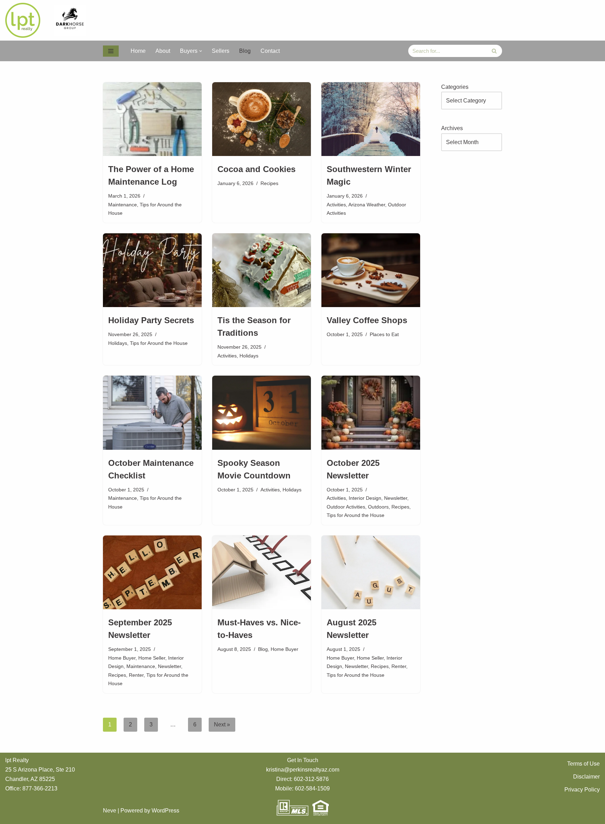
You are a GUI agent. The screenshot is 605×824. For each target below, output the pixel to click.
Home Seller (151, 658)
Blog (245, 51)
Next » (222, 724)
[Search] (494, 51)
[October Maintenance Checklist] (152, 412)
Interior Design (365, 498)
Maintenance (122, 204)
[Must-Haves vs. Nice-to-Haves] (261, 572)
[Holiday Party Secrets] (152, 270)
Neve (109, 811)
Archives (452, 128)
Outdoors (378, 507)
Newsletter (395, 498)
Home (138, 51)
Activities (336, 204)
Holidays (117, 343)
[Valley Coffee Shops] (370, 270)
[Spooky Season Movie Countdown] (261, 412)
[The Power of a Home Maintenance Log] (152, 119)
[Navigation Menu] (111, 51)
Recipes (269, 183)
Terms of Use (583, 764)
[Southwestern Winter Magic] (370, 119)
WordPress (165, 811)
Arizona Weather (366, 204)
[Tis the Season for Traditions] (261, 270)
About (162, 51)
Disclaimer (586, 777)
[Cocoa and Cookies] (261, 119)
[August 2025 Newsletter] (370, 572)
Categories (454, 87)
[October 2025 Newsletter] (370, 412)
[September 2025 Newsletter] (152, 572)
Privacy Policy (582, 790)
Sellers (220, 51)
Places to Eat (384, 334)
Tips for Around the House (159, 343)
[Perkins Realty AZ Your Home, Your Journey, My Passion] (24, 20)
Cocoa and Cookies (256, 169)
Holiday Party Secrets (151, 320)
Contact (270, 51)
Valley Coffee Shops (367, 320)
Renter (136, 675)
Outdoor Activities (346, 507)
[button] (200, 51)
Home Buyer (121, 658)
